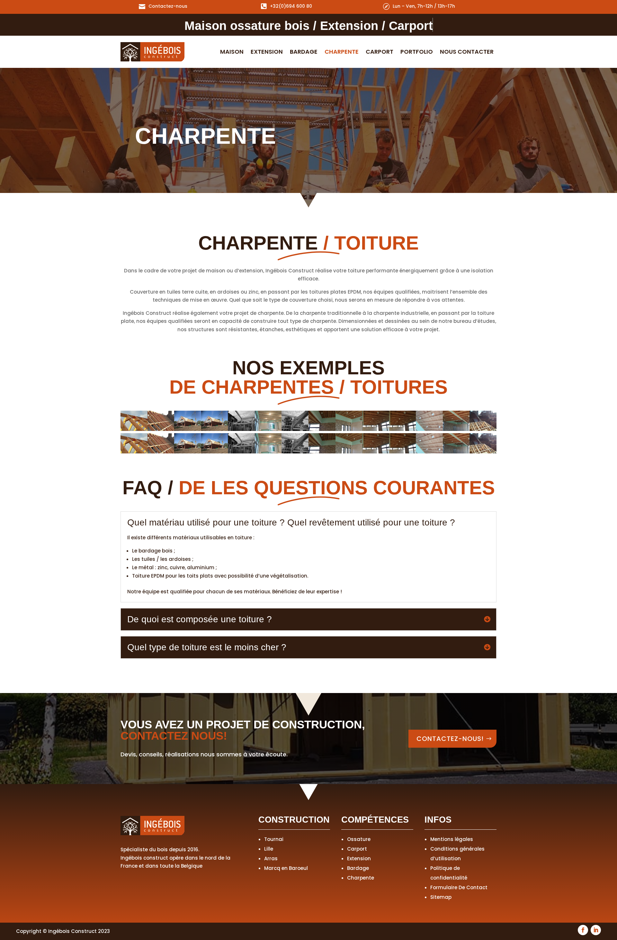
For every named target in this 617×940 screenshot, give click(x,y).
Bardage (303, 53)
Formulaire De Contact (458, 887)
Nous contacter (467, 53)
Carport (379, 53)
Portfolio (416, 53)
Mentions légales (451, 839)
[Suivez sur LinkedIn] (596, 930)
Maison (232, 53)
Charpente (342, 53)
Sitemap (441, 897)
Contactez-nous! (450, 738)
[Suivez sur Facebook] (583, 930)
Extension (267, 53)
